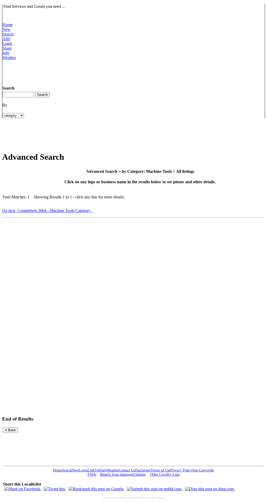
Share (7, 48)
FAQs (92, 474)
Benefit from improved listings (123, 474)
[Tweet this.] (55, 489)
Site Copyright (203, 470)
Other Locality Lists (165, 474)
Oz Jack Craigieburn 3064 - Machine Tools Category (47, 210)
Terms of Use (161, 470)
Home (7, 24)
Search (8, 34)
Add (6, 39)
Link (91, 470)
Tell (97, 470)
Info (5, 53)
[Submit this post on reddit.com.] (155, 489)
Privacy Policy (181, 470)
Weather (9, 57)
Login (7, 43)
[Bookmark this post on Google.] (96, 489)
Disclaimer (143, 470)
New (6, 29)
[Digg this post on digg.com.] (210, 489)
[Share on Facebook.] (23, 489)
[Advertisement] (97, 72)
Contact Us (127, 470)
